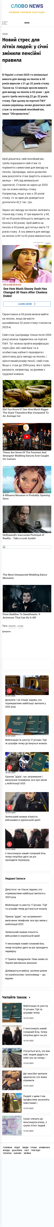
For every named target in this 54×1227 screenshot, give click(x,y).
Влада (6, 1150)
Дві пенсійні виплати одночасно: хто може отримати (35, 1077)
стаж (20, 625)
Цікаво (17, 1153)
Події (17, 1148)
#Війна (27, 1153)
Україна (7, 1153)
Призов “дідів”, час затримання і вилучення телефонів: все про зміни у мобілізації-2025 (26, 780)
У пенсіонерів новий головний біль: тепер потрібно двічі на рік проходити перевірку (25, 857)
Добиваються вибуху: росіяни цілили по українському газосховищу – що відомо (26, 974)
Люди (5, 34)
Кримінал (44, 1148)
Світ (26, 1150)
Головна (7, 1148)
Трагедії (35, 1150)
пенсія (12, 625)
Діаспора (17, 1150)
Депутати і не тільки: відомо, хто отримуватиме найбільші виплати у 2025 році (25, 703)
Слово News (27, 6)
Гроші (33, 1148)
